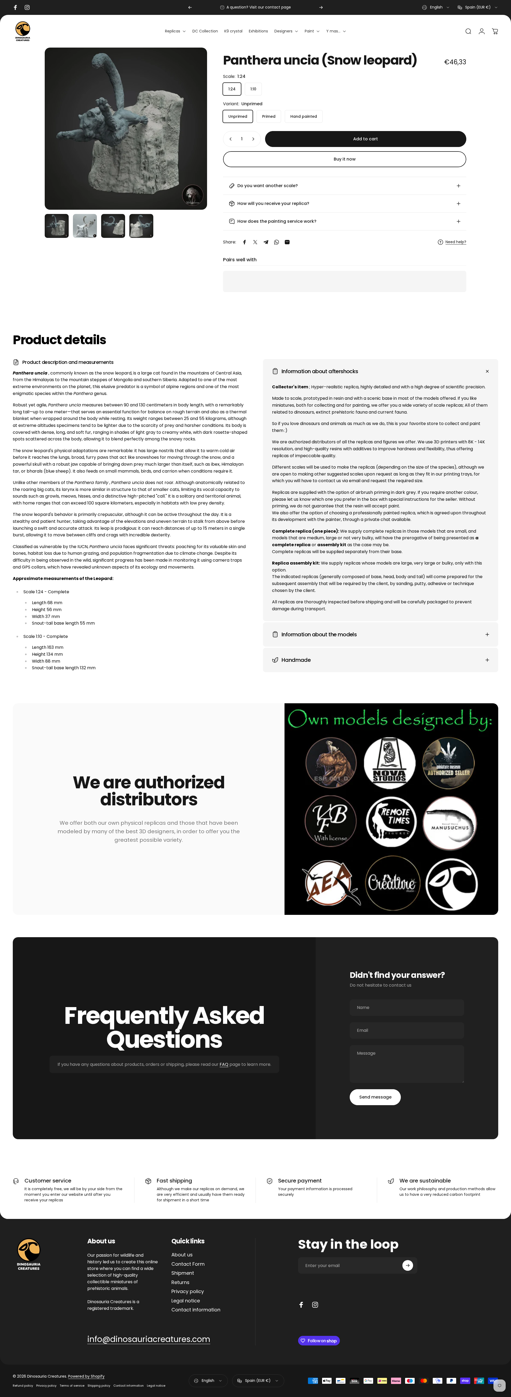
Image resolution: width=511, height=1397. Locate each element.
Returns (180, 1283)
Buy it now (345, 159)
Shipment (182, 1273)
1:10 (253, 89)
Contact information (195, 1310)
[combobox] (436, 7)
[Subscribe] (407, 1265)
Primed (268, 116)
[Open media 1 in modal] (126, 129)
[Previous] (190, 7)
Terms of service (72, 1385)
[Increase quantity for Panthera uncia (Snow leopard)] (254, 139)
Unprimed (237, 116)
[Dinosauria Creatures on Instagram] (315, 1305)
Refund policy (23, 1385)
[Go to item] (57, 226)
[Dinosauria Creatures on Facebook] (301, 1305)
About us (182, 1255)
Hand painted (303, 116)
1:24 (232, 89)
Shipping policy (99, 1385)
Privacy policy (187, 1292)
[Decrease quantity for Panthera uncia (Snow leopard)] (229, 139)
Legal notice (185, 1301)
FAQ (224, 1064)
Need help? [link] (456, 242)
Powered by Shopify (86, 1376)
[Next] (321, 7)
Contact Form (188, 1264)
